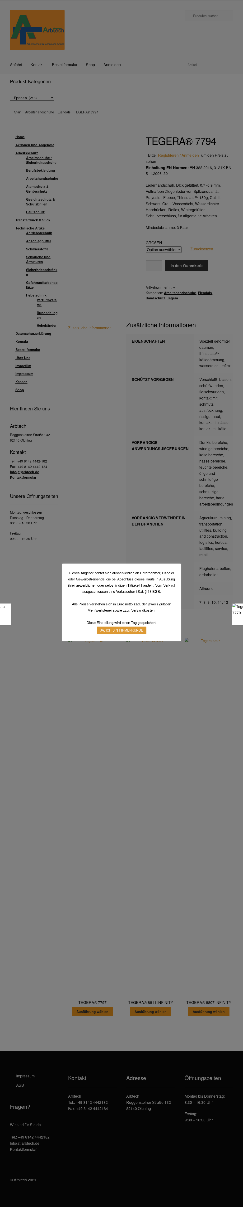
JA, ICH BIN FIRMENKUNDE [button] (121, 630)
